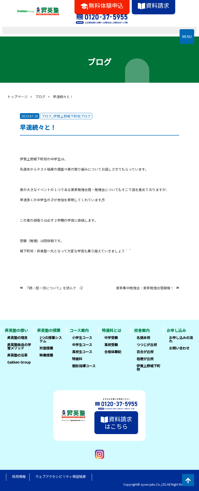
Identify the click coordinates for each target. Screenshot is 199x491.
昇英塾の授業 (48, 330)
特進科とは (111, 330)
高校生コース (82, 351)
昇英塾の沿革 (17, 355)
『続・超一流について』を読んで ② (54, 287)
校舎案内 (142, 330)
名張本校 (143, 337)
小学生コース (82, 337)
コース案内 (79, 330)
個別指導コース (84, 365)
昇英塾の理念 (17, 337)
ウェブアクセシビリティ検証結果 (60, 476)
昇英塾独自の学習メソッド (19, 346)
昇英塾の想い (16, 330)
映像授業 (46, 355)
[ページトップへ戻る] (188, 480)
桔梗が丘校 (145, 358)
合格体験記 (112, 351)
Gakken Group (19, 362)
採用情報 (19, 476)
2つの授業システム (51, 339)
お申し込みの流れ (181, 339)
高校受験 (111, 344)
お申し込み (176, 330)
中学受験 (111, 337)
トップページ (17, 96)
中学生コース (82, 344)
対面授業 (46, 348)
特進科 (77, 358)
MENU (187, 36)
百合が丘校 (145, 351)
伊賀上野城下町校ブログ (72, 116)
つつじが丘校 (147, 344)
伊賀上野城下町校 (148, 367)
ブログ (40, 96)
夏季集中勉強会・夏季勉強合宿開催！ (145, 287)
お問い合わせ (179, 348)
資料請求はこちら (118, 422)
